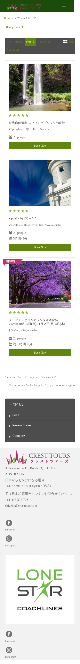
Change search (15, 27)
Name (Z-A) (13, 49)
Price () (19, 41)
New (9, 41)
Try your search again (61, 385)
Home (7, 18)
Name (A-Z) (44, 41)
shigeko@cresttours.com (21, 505)
